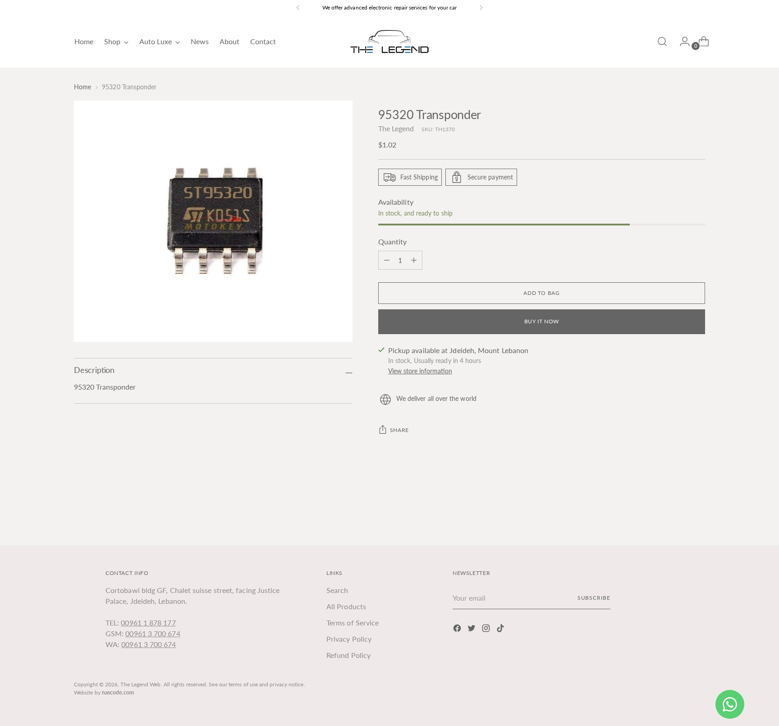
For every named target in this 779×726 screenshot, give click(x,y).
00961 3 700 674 (152, 633)
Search (337, 590)
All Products (346, 606)
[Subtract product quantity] (414, 260)
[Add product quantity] (387, 260)
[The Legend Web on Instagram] (486, 629)
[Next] (481, 7)
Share (399, 430)
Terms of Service (352, 622)
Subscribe (593, 597)
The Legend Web (140, 684)
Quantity (392, 241)
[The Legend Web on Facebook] (458, 629)
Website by (104, 692)
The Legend (396, 128)
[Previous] (298, 7)
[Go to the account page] (681, 41)
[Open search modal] (662, 41)
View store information (420, 371)
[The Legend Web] (389, 41)
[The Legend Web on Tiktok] (501, 629)
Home (82, 87)
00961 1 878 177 (148, 622)
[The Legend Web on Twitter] (472, 629)
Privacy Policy (348, 638)
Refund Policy (348, 655)
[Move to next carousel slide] (697, 513)
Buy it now (541, 321)
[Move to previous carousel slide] (676, 514)
